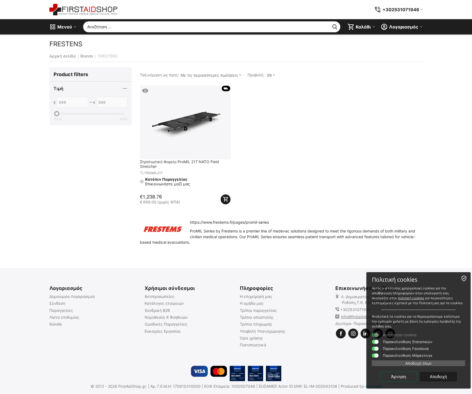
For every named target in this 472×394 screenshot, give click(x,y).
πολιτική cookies (411, 298)
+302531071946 (355, 309)
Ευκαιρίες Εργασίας (163, 331)
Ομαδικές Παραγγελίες (166, 324)
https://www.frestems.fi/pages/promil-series (229, 222)
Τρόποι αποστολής (257, 317)
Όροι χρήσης (251, 338)
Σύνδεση (57, 303)
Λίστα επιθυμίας (64, 317)
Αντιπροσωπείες (160, 296)
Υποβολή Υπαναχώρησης (262, 331)
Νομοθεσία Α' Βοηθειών (166, 317)
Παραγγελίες (61, 310)
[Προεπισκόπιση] (145, 91)
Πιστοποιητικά (253, 345)
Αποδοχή (438, 376)
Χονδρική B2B (157, 310)
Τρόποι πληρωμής (256, 324)
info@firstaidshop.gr (359, 316)
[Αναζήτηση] (335, 27)
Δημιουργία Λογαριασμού (72, 296)
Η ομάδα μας (252, 303)
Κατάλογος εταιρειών (164, 303)
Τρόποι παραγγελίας (258, 310)
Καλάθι (55, 324)
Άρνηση (398, 376)
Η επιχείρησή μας (256, 296)
